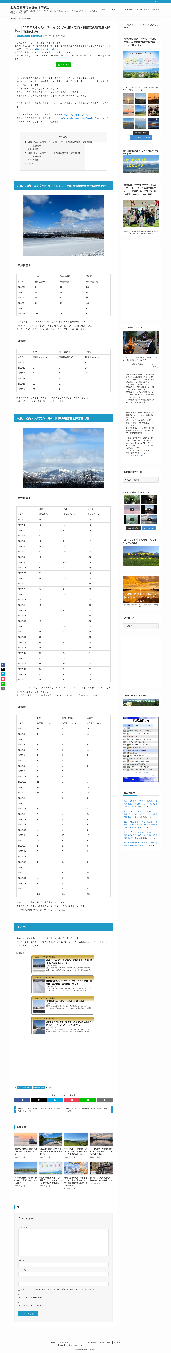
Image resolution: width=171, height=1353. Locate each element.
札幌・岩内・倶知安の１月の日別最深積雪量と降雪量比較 (54, 153)
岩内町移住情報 (36, 36)
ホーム (53, 1342)
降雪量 (35, 149)
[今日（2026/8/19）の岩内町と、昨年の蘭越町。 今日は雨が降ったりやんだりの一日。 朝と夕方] (140, 123)
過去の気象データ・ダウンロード (39, 118)
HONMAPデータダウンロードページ (71, 1345)
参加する (155, 775)
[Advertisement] (63, 1060)
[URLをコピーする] (105, 1100)
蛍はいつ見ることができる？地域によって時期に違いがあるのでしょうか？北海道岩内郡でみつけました (140, 804)
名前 (21, 1260)
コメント (23, 1227)
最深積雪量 (37, 146)
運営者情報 (92, 1342)
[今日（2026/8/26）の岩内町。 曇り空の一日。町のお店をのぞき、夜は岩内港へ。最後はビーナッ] (128, 98)
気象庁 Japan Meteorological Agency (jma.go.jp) (65, 114)
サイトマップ (63, 1342)
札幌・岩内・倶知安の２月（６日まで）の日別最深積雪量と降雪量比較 (60, 142)
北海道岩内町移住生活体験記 (29, 7)
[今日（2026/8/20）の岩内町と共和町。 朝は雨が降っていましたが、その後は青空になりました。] (128, 123)
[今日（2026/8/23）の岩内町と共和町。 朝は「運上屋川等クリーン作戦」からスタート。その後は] (128, 110)
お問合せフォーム (104, 1342)
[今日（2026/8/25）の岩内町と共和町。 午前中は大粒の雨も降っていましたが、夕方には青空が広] (140, 98)
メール (22, 1270)
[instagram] (152, 1)
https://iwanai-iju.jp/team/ (47, 49)
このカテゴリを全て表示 (140, 772)
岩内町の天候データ (23, 36)
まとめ (31, 164)
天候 (50, 1087)
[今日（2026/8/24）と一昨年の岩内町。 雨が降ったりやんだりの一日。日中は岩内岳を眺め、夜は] (153, 98)
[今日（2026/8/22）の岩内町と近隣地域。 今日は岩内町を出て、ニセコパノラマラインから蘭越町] (140, 110)
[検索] (159, 1)
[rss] (155, 1)
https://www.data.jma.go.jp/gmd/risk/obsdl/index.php (81, 118)
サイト (21, 1280)
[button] (22, 1100)
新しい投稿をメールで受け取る (30, 1306)
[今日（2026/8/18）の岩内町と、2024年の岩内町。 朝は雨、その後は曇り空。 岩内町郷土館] (153, 123)
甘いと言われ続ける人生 (135, 455)
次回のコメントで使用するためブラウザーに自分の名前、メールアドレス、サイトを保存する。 (58, 1289)
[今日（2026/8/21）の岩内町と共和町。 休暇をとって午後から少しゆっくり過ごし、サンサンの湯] (153, 110)
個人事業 (117, 1342)
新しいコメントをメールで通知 (30, 1298)
